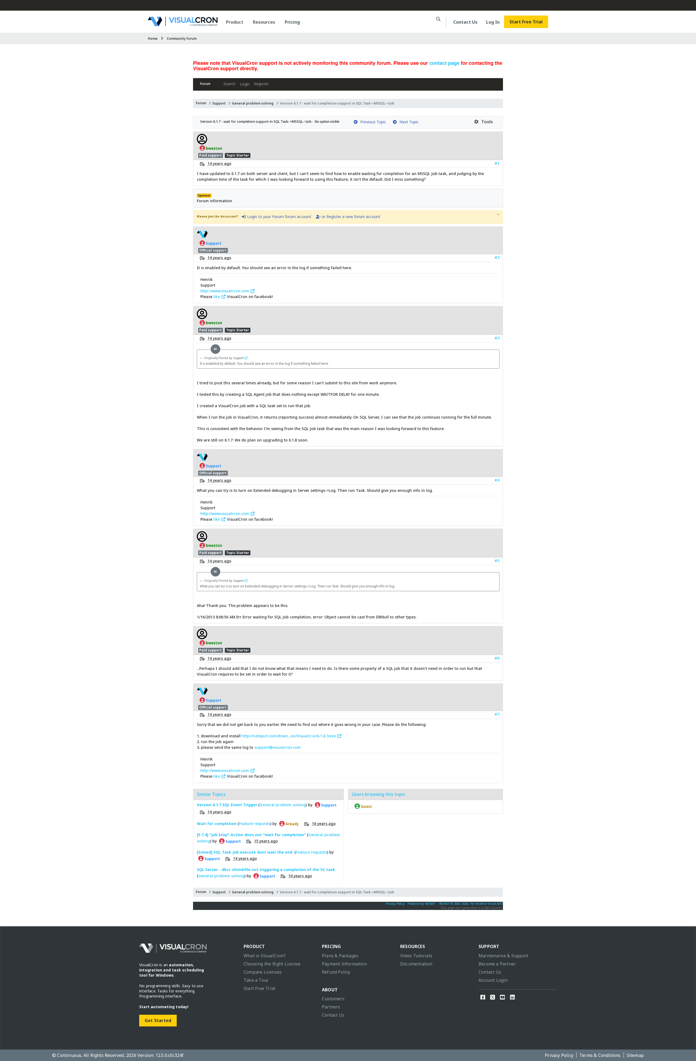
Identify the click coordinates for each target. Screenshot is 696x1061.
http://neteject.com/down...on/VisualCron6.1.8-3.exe (289, 735)
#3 (497, 338)
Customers (333, 999)
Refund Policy (336, 972)
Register (261, 83)
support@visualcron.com (277, 747)
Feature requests (254, 823)
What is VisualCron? (265, 956)
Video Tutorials (416, 956)
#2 (497, 257)
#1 (497, 163)
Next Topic (408, 121)
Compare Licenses (263, 972)
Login (245, 84)
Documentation (416, 964)
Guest (366, 806)
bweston (213, 148)
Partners (331, 1007)
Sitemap (635, 1055)
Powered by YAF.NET (422, 904)
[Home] (182, 24)
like (217, 296)
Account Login (493, 980)
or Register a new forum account (350, 216)
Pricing (292, 22)
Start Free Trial (526, 22)
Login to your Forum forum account (278, 216)
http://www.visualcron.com (225, 290)
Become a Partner (497, 964)
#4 (497, 480)
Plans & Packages (340, 956)
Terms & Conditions (600, 1055)
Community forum (182, 38)
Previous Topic (372, 121)
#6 (497, 658)
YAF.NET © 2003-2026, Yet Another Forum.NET (471, 904)
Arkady (292, 823)
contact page (444, 62)
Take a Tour (256, 980)
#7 (497, 714)
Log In (493, 22)
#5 (497, 560)
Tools (486, 122)
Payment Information (344, 964)
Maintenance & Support (503, 956)
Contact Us (465, 22)
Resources (264, 22)
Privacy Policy (395, 904)
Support (219, 103)
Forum (205, 83)
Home (153, 38)
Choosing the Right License (272, 964)
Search (229, 83)
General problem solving (253, 103)
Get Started (158, 1020)
